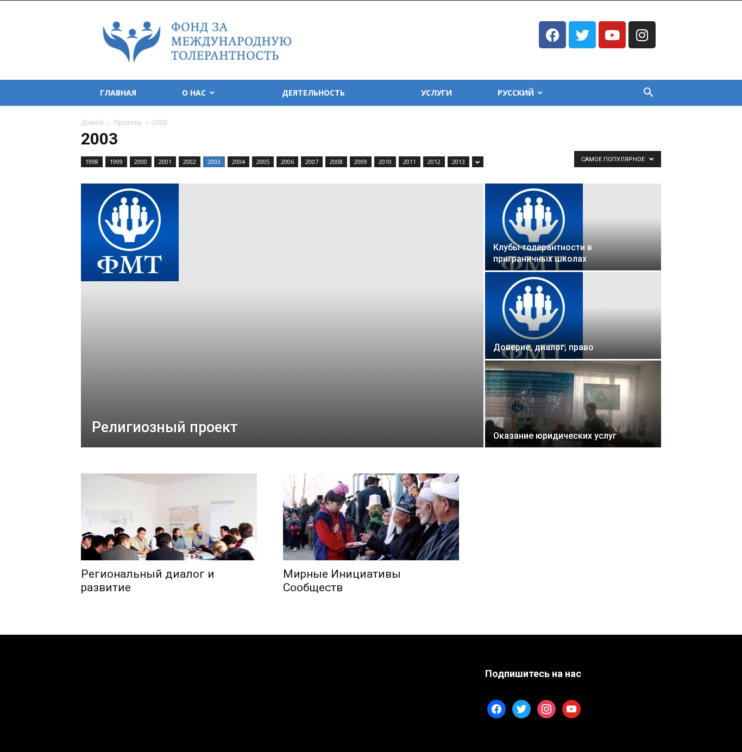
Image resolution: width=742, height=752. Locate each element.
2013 (458, 161)
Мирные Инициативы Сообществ (342, 580)
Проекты (128, 122)
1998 (91, 161)
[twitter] (521, 708)
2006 (287, 161)
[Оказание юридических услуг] (573, 404)
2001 (165, 161)
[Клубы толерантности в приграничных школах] (573, 227)
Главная (118, 92)
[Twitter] (582, 34)
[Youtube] (612, 34)
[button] (648, 94)
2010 (385, 161)
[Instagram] (642, 34)
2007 (311, 161)
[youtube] (571, 708)
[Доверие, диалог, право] (573, 315)
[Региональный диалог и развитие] (169, 516)
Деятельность (313, 92)
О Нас (194, 92)
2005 (262, 161)
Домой (92, 122)
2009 (360, 161)
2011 (409, 161)
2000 (140, 161)
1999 (116, 161)
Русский (516, 92)
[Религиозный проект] (282, 232)
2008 (336, 161)
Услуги (436, 92)
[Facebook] (552, 34)
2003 (214, 161)
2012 (434, 161)
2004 (238, 161)
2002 (189, 161)
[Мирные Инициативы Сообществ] (371, 516)
